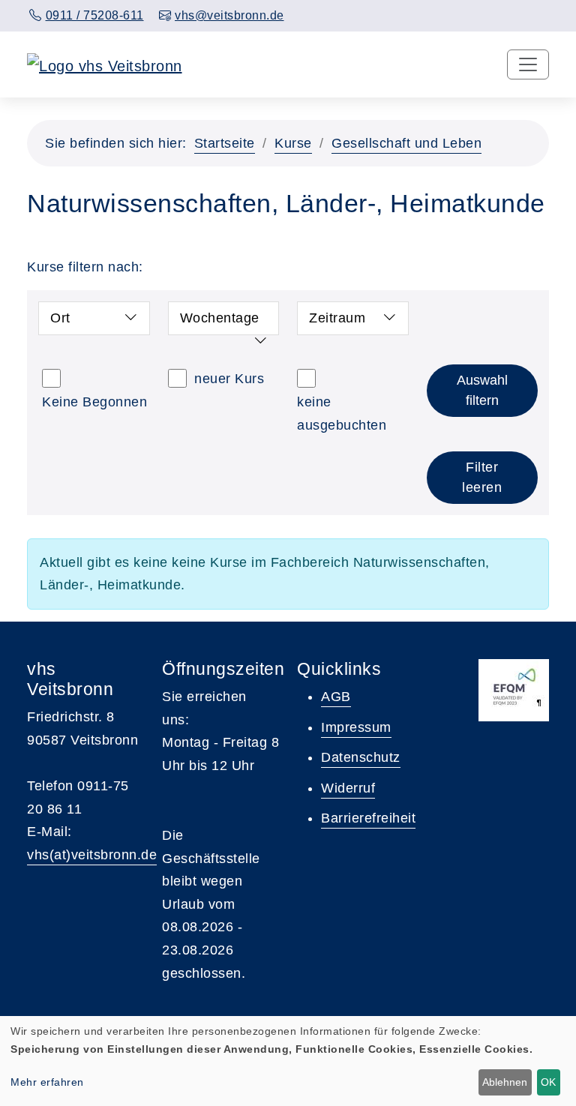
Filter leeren (482, 477)
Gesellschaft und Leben (407, 143)
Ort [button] (60, 317)
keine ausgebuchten (341, 413)
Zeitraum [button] (337, 317)
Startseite (224, 143)
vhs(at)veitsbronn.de (92, 854)
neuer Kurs (229, 378)
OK (548, 1082)
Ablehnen (504, 1082)
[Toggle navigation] (528, 64)
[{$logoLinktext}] (104, 64)
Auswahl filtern (482, 390)
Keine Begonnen (94, 401)
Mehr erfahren (47, 1082)
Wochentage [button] (220, 317)
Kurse (293, 143)
